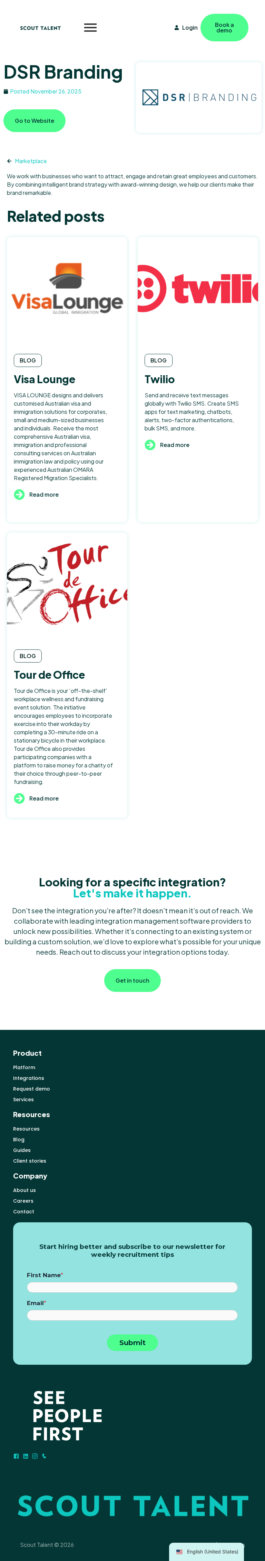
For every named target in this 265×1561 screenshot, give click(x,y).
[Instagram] (35, 1456)
